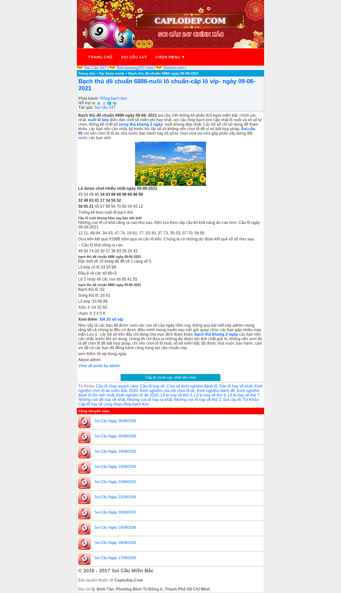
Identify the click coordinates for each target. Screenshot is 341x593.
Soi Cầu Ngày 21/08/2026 (115, 497)
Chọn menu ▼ (170, 57)
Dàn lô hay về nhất (235, 386)
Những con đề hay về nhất (101, 399)
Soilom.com (173, 68)
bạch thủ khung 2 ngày (216, 334)
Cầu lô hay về (152, 386)
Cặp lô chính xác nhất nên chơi (170, 377)
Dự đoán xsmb (111, 73)
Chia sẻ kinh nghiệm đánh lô (192, 386)
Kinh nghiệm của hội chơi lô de (167, 391)
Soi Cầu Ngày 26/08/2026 (115, 421)
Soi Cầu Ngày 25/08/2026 (115, 436)
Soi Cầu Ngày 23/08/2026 (115, 466)
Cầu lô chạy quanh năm (117, 386)
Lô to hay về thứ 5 (176, 395)
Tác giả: (85, 107)
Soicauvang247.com (135, 68)
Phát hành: (88, 98)
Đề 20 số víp (111, 319)
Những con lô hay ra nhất (149, 399)
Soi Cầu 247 (95, 68)
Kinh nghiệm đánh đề (216, 391)
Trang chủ (100, 57)
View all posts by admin (99, 366)
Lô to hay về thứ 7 (244, 395)
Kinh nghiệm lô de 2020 (137, 395)
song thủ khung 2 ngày (141, 124)
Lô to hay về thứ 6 (210, 395)
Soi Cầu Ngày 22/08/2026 (115, 482)
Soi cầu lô (232, 399)
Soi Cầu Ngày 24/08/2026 (115, 451)
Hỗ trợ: (85, 103)
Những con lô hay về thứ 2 (197, 399)
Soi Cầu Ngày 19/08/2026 (115, 527)
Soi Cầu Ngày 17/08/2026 (115, 558)
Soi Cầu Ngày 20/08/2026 (115, 512)
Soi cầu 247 (134, 57)
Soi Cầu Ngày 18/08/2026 (115, 542)
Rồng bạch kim (113, 98)
